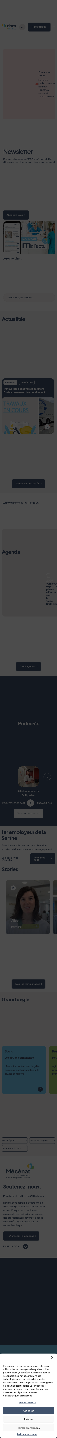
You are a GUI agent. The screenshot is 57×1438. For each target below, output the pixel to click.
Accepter (28, 1410)
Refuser (28, 1419)
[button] (52, 1357)
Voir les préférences (28, 1427)
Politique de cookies (27, 1434)
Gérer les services (27, 1402)
